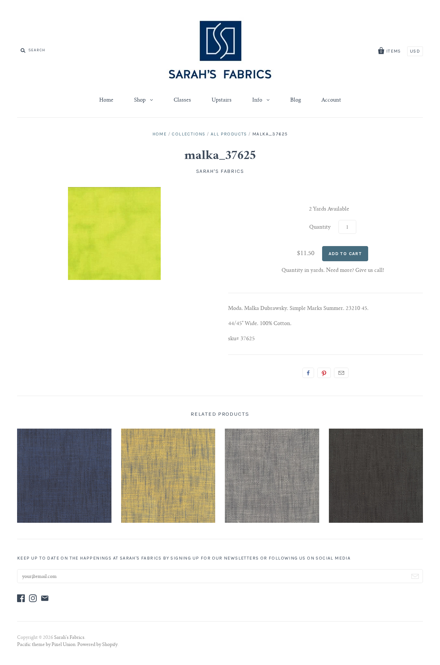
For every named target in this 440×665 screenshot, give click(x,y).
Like (308, 373)
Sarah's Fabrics (220, 171)
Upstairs (222, 100)
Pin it (324, 373)
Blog (295, 100)
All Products (229, 134)
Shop (140, 100)
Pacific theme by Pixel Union (46, 645)
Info (257, 100)
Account (331, 100)
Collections (188, 134)
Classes (182, 100)
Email (341, 373)
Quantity (320, 227)
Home (106, 100)
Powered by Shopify (97, 645)
